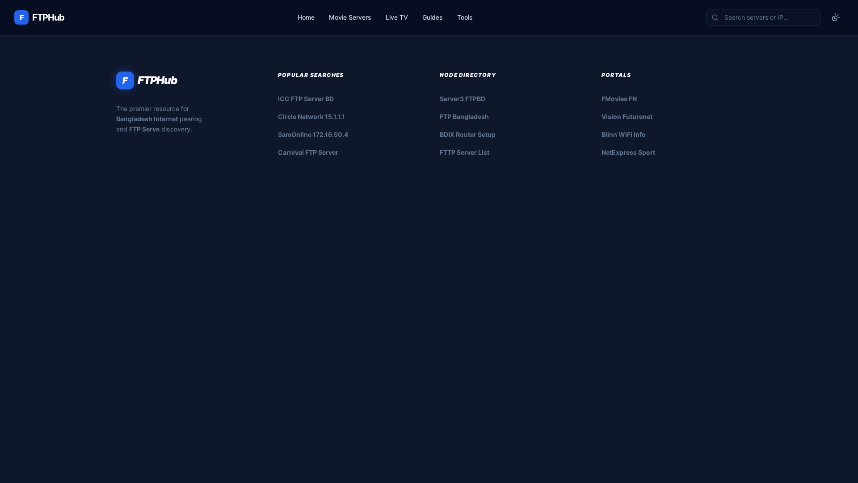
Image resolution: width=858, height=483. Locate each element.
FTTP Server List (464, 152)
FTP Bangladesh (464, 116)
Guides (432, 17)
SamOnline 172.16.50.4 (313, 134)
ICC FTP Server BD (306, 98)
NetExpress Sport (628, 152)
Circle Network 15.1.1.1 (311, 116)
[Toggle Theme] (836, 17)
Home (306, 17)
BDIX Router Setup (468, 134)
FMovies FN (619, 98)
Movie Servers (350, 17)
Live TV (397, 17)
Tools (465, 17)
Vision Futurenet (626, 116)
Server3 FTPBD (462, 98)
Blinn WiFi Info (623, 134)
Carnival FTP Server (308, 152)
